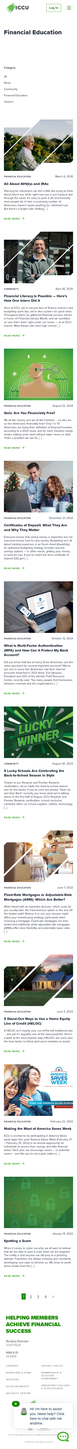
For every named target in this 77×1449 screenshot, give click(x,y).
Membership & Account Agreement (51, 1375)
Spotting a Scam (17, 1240)
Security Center (18, 1393)
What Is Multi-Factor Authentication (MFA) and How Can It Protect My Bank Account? (36, 650)
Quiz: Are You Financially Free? (29, 413)
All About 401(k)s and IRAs (26, 183)
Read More (12, 218)
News (7, 83)
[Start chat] (63, 1436)
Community (11, 89)
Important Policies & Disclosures (55, 1387)
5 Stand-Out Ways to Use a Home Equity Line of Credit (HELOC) (37, 1021)
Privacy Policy (52, 1366)
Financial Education (15, 95)
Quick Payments (17, 1386)
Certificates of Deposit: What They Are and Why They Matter (35, 527)
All (5, 77)
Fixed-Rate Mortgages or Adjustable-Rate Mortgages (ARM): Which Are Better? (38, 897)
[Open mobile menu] (69, 8)
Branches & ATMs (18, 1372)
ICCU (17, 8)
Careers (9, 102)
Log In (53, 7)
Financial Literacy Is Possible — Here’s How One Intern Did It (35, 298)
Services (12, 1379)
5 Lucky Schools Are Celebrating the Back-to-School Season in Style (34, 773)
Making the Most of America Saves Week (37, 1128)
